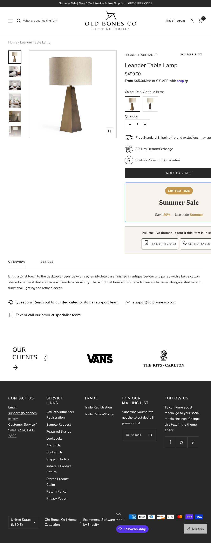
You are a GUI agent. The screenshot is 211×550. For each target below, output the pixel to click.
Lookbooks (54, 438)
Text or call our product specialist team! (48, 314)
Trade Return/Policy (99, 414)
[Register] (150, 435)
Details (47, 262)
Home (12, 42)
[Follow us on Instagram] (181, 442)
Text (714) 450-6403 (163, 244)
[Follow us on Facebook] (170, 442)
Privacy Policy (56, 498)
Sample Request (58, 424)
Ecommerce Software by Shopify (99, 522)
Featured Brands (58, 431)
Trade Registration (98, 407)
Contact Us (54, 452)
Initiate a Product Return (59, 469)
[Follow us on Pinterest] (193, 442)
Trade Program (175, 21)
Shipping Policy (57, 459)
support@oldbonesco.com (154, 302)
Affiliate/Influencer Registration (60, 415)
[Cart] (200, 21)
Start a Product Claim (57, 482)
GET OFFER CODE (140, 3)
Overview (17, 262)
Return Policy (56, 491)
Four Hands (147, 55)
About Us (53, 445)
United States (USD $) (21, 522)
